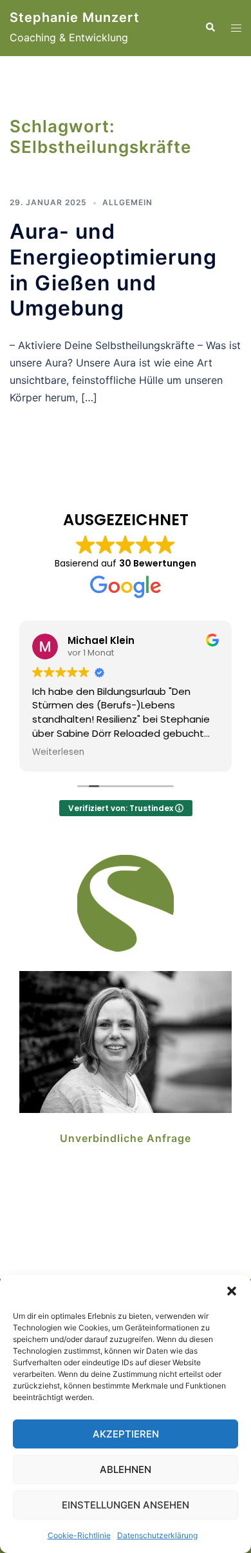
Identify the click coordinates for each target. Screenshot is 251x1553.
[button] (231, 1291)
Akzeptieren (126, 1434)
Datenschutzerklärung (157, 1535)
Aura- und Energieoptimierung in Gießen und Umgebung (113, 270)
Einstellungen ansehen (125, 1505)
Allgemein (127, 202)
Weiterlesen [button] (58, 752)
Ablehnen (125, 1469)
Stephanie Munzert (75, 17)
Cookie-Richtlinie (79, 1535)
